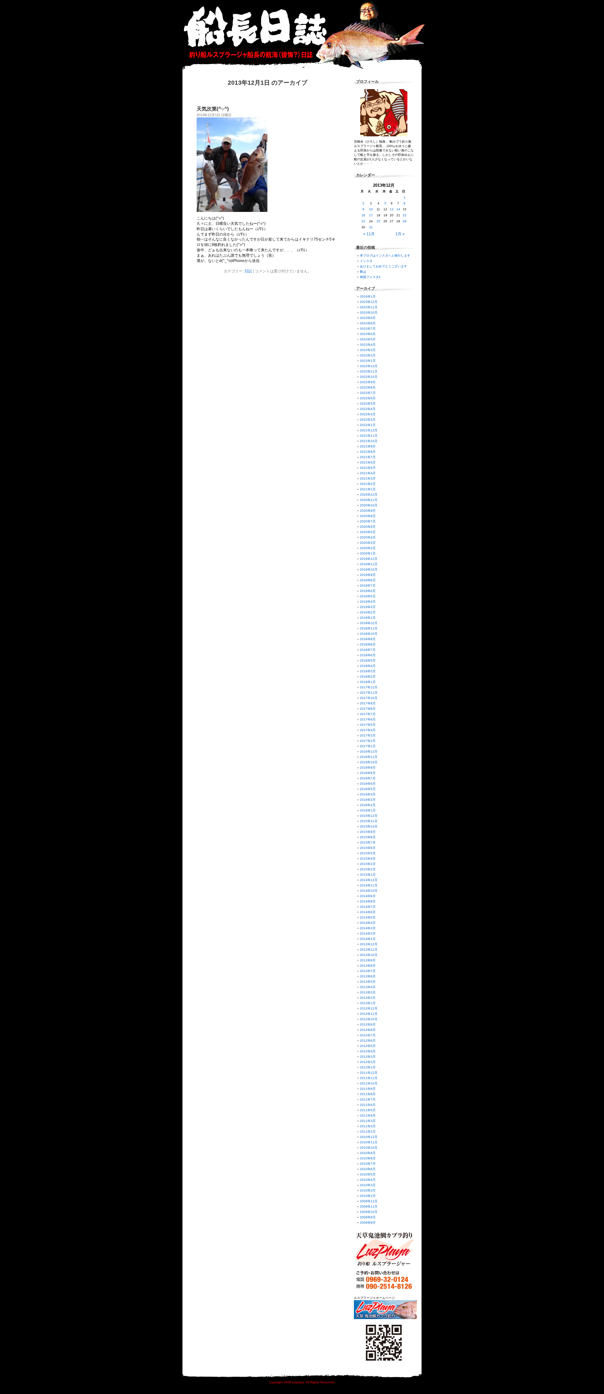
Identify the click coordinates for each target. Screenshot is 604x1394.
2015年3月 (368, 864)
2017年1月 (368, 746)
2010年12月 (369, 1137)
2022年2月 (368, 419)
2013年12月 (369, 944)
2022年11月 (369, 371)
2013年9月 (368, 960)
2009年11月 (369, 1206)
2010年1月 (368, 1196)
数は (363, 271)
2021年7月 (368, 457)
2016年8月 (368, 773)
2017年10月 (369, 698)
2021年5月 (368, 467)
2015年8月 (368, 837)
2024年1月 (368, 296)
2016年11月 (369, 757)
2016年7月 (368, 778)
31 (371, 227)
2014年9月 (368, 896)
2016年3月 (368, 799)
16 (363, 215)
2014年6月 (368, 912)
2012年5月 (368, 1046)
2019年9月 (368, 575)
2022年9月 (368, 382)
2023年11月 (369, 307)
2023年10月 (369, 312)
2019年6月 (368, 591)
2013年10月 (369, 955)
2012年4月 (368, 1051)
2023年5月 (368, 339)
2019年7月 (368, 585)
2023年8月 (368, 323)
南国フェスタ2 (370, 277)
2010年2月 (368, 1190)
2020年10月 (369, 505)
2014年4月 (368, 923)
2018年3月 (368, 671)
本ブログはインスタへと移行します (385, 255)
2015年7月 (368, 842)
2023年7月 (368, 328)
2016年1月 (368, 810)
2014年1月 (368, 939)
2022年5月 (368, 403)
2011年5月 (368, 1110)
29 (404, 221)
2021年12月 (369, 430)
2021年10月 (369, 441)
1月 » (400, 234)
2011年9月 (368, 1088)
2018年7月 (368, 649)
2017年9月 (368, 703)
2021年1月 (368, 489)
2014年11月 (369, 885)
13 (392, 209)
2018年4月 (368, 666)
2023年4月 (368, 344)
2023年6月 (368, 334)
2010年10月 (369, 1147)
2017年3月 (368, 735)
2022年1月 (368, 425)
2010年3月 (368, 1185)
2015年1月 (368, 874)
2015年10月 (369, 826)
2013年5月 (368, 981)
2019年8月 (368, 580)
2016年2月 (368, 805)
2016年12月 (369, 751)
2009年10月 (369, 1212)
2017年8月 (368, 708)
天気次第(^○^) (213, 108)
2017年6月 (368, 719)
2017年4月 (368, 730)
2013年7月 (368, 971)
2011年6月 (368, 1105)
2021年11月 (369, 435)
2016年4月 (368, 794)
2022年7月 (368, 393)
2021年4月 (368, 473)
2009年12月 (369, 1201)
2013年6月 (368, 976)
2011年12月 (369, 1072)
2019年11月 (369, 564)
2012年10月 (369, 1019)
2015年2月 (368, 869)
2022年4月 (368, 409)
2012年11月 (369, 1014)
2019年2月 (368, 612)
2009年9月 (368, 1217)
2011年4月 (368, 1115)
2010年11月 (369, 1142)
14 (398, 209)
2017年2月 (368, 741)
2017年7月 (368, 714)
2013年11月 (369, 949)
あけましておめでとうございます (383, 266)
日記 (248, 271)
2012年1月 (368, 1067)
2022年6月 (368, 398)
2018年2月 (368, 676)
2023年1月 (368, 360)
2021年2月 (368, 484)
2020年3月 (368, 542)
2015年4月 (368, 858)
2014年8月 (368, 901)
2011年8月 (368, 1094)
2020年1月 (368, 553)
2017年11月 (369, 692)
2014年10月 (369, 890)
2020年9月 (368, 510)
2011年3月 (368, 1121)
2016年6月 (368, 783)
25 (378, 221)
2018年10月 (369, 633)
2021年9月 (368, 446)
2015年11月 (369, 821)
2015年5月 (368, 853)
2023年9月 (368, 318)
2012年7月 (368, 1035)
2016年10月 (369, 762)
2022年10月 (369, 376)
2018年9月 (368, 639)
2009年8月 (368, 1222)
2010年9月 (368, 1153)
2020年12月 (369, 494)
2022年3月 (368, 414)
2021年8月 (368, 451)
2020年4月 (368, 537)
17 (371, 215)
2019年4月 (368, 601)
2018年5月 (368, 660)
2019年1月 (368, 617)
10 (371, 209)
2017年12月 (369, 687)
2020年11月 (369, 500)
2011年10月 (369, 1083)
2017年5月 (368, 724)
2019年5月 (368, 596)
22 (404, 215)
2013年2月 (368, 997)
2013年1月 (368, 1003)
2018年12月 (369, 623)
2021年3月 (368, 478)
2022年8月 (368, 387)
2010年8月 (368, 1158)
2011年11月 (369, 1078)
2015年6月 (368, 848)
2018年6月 (368, 655)
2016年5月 (368, 789)
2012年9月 (368, 1024)
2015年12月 (369, 815)
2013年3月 (368, 992)
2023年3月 (368, 350)
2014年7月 (368, 906)
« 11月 (369, 234)
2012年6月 (368, 1040)
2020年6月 (368, 526)
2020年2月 (368, 548)
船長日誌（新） (305, 34)
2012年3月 (368, 1056)
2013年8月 (368, 965)
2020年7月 (368, 521)
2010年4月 (368, 1179)
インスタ (366, 261)
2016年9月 (368, 767)
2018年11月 (369, 628)
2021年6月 (368, 462)
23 (363, 221)
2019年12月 (369, 558)
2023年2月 (368, 355)
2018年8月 (368, 644)
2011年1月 (368, 1131)
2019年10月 (369, 569)
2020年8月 (368, 516)
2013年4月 (368, 987)
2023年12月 (369, 302)
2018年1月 (368, 682)
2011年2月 (368, 1126)
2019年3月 (368, 607)
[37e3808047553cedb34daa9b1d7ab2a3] (232, 210)
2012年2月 (368, 1062)
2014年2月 (368, 933)
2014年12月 (369, 880)
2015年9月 (368, 832)
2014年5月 (368, 917)
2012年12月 (369, 1008)
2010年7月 (368, 1163)
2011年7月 (368, 1099)
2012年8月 (368, 1030)
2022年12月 (369, 366)
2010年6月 (368, 1169)
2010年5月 (368, 1174)
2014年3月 (368, 928)
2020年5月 (368, 532)
